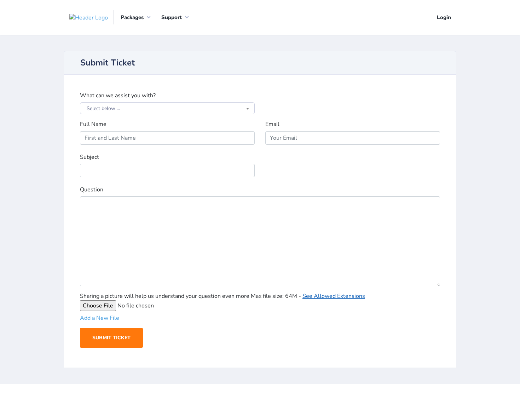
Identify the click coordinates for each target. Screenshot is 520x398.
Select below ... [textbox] (103, 108)
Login (444, 17)
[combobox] (167, 108)
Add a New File (99, 318)
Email (272, 124)
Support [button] (171, 17)
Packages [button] (132, 17)
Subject (89, 157)
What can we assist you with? (118, 95)
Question (91, 190)
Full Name (93, 124)
